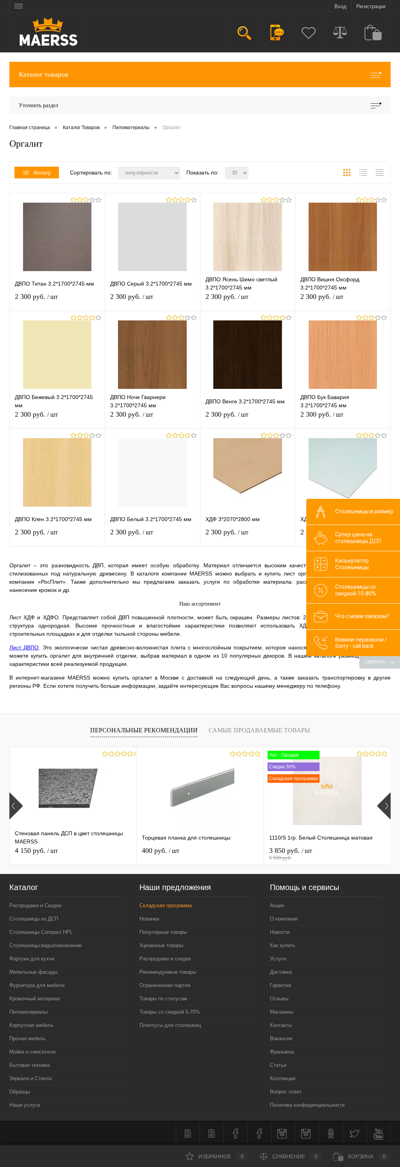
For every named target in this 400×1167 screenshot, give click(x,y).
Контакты (281, 1025)
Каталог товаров (43, 74)
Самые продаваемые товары (259, 730)
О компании (284, 919)
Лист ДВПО (24, 647)
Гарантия (280, 985)
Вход (340, 6)
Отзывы (279, 999)
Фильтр (42, 173)
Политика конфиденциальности (307, 1105)
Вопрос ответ (286, 1092)
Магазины (281, 1012)
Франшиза (282, 1052)
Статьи (278, 1065)
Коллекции (282, 1078)
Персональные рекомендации (144, 730)
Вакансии (281, 1038)
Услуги (278, 959)
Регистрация (371, 6)
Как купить (282, 945)
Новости (279, 932)
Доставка (281, 972)
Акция (277, 905)
